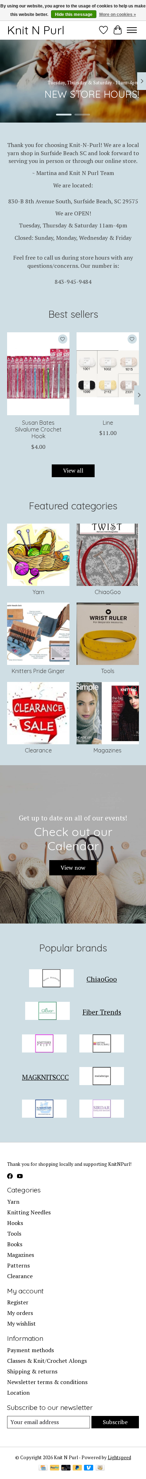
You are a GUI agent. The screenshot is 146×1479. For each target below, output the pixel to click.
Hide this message (73, 14)
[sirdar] (101, 1109)
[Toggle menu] (132, 30)
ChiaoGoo (108, 591)
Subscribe (115, 1422)
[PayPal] (54, 1468)
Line (108, 422)
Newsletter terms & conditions (47, 1382)
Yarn (38, 591)
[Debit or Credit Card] (66, 1468)
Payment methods (30, 1350)
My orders (20, 1313)
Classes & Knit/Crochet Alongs (47, 1361)
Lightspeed (119, 1457)
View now (73, 867)
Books (14, 1244)
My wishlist (21, 1323)
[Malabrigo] (101, 1077)
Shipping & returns (32, 1371)
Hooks (15, 1223)
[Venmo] (88, 1468)
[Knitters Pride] (44, 1044)
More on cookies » (117, 14)
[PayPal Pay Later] (77, 1468)
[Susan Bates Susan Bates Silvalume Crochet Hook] (38, 373)
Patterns (18, 1265)
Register (17, 1302)
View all (73, 470)
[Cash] (100, 1468)
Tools (107, 670)
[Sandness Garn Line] (108, 373)
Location (18, 1392)
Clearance (38, 750)
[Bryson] (51, 979)
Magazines (108, 750)
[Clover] (47, 1012)
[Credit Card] (43, 1468)
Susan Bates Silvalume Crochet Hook (38, 429)
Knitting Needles (29, 1212)
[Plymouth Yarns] (44, 1109)
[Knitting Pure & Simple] (101, 1044)
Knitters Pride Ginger (38, 670)
